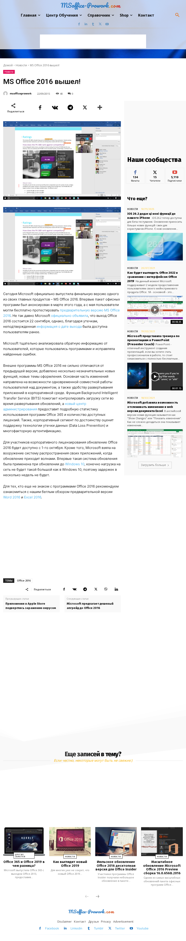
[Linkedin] (86, 24)
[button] (177, 15)
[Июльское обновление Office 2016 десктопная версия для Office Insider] (116, 841)
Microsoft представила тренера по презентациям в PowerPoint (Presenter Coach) (153, 340)
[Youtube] (107, 24)
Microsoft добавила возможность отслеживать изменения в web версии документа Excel (152, 406)
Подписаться (176, 171)
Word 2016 (11, 497)
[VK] (55, 107)
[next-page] (97, 897)
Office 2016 (24, 580)
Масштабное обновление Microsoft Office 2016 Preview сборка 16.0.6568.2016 (162, 867)
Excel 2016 (32, 497)
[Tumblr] (93, 24)
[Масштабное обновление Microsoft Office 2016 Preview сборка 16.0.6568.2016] (162, 841)
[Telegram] (70, 107)
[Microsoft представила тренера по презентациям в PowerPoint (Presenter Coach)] (155, 377)
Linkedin (76, 928)
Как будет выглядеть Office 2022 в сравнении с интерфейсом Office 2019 (152, 277)
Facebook (52, 928)
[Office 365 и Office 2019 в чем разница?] (24, 841)
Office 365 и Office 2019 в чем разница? (24, 864)
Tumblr (98, 928)
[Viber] (105, 589)
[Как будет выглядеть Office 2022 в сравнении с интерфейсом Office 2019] (155, 310)
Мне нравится (135, 173)
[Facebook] (79, 24)
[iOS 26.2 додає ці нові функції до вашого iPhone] (155, 247)
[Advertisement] (93, 41)
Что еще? (137, 198)
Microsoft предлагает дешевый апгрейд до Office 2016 (90, 605)
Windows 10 (74, 464)
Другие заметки (20, 855)
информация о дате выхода (59, 326)
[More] (100, 107)
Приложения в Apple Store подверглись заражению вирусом (30, 605)
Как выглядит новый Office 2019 (70, 864)
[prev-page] (86, 897)
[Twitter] (100, 24)
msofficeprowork (21, 93)
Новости (21, 65)
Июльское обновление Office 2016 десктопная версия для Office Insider (116, 865)
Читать (155, 171)
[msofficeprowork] (6, 93)
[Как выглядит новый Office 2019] (70, 841)
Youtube (143, 928)
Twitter (120, 928)
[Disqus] (62, 676)
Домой (8, 65)
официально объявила (69, 315)
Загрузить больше (153, 465)
